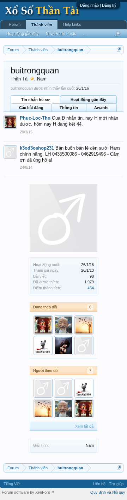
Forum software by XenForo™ (28, 492)
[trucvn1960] (43, 345)
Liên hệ (99, 484)
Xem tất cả (84, 426)
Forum (14, 24)
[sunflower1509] (83, 325)
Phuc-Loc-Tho (35, 118)
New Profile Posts (61, 33)
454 (90, 288)
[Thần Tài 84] (63, 345)
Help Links (72, 24)
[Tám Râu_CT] (63, 325)
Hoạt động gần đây (88, 99)
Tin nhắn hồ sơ (35, 99)
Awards (101, 108)
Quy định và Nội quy (107, 492)
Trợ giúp (116, 484)
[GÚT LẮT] (83, 345)
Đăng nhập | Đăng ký (98, 5)
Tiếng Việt (12, 484)
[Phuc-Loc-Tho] (43, 325)
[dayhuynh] (63, 388)
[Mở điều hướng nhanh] (119, 49)
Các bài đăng (31, 108)
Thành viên (41, 25)
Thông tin (69, 108)
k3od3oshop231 (37, 148)
